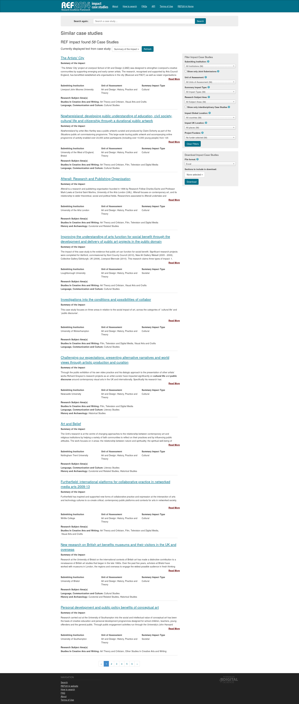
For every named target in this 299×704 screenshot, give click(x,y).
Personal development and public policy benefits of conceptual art (110, 607)
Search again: (81, 21)
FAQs (144, 6)
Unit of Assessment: (194, 77)
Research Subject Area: (196, 97)
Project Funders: (193, 132)
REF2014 (84, 6)
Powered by (229, 676)
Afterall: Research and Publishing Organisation (96, 178)
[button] (208, 61)
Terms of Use (166, 6)
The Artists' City (72, 57)
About (115, 6)
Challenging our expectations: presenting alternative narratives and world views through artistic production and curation (115, 359)
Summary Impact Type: (196, 87)
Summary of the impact (126, 49)
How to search (130, 6)
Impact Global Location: (196, 113)
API (153, 6)
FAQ (63, 692)
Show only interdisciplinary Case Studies (207, 107)
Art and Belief (71, 423)
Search (64, 682)
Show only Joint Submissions (201, 71)
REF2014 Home (186, 6)
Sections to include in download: (201, 169)
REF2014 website (69, 685)
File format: (190, 159)
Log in (235, 5)
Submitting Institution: (195, 61)
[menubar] (153, 6)
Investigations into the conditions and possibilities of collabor (106, 299)
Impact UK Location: (194, 122)
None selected (194, 174)
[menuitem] (115, 6)
